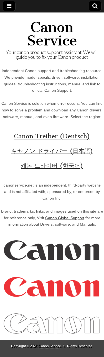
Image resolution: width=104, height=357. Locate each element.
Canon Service (52, 34)
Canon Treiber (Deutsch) (52, 136)
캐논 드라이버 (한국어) (52, 165)
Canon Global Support (64, 218)
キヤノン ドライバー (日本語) (52, 151)
